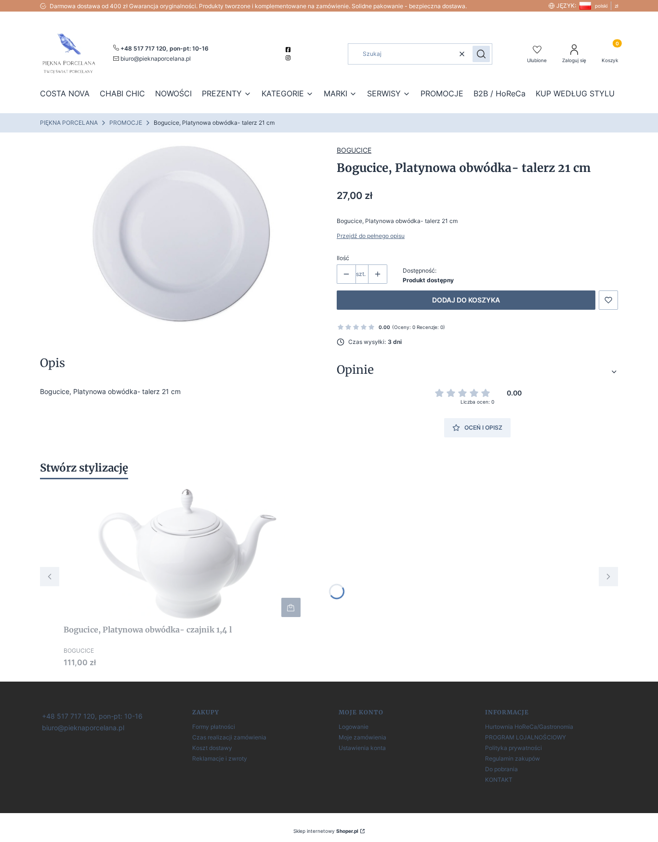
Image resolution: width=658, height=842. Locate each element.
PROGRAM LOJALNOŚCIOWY (525, 737)
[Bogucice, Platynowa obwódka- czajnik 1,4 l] (184, 553)
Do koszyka (291, 607)
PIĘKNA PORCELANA (69, 122)
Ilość (343, 258)
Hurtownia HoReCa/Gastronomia (529, 726)
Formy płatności (213, 726)
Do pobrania (501, 769)
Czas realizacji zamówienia (229, 737)
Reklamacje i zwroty (219, 758)
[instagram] (289, 58)
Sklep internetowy (325, 831)
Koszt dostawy (212, 747)
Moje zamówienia (362, 737)
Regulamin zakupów (512, 758)
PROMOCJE (125, 122)
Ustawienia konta (362, 747)
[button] (481, 54)
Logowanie (353, 726)
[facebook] (289, 50)
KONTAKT (499, 779)
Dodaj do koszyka (466, 300)
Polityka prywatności (513, 747)
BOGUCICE (354, 150)
